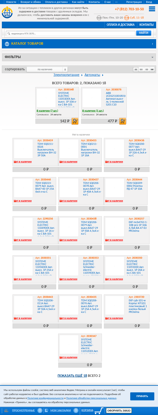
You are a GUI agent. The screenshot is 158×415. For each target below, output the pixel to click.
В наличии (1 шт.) (93, 110)
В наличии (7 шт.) (47, 110)
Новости (11, 2)
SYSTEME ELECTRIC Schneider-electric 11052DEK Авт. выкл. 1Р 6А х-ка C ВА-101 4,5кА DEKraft (89, 349)
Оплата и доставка (56, 2)
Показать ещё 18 (72, 376)
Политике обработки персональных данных (91, 398)
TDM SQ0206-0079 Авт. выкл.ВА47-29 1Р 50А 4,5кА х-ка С (90, 228)
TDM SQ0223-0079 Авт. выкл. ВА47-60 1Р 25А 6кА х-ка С (44, 187)
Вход (149, 2)
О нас (107, 2)
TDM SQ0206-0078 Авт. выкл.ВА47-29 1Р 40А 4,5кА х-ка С (92, 189)
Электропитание (66, 75)
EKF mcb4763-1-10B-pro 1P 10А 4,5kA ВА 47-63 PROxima (138, 227)
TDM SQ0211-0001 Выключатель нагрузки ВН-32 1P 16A (90, 150)
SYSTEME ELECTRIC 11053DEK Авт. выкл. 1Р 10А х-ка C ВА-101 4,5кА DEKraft (67, 100)
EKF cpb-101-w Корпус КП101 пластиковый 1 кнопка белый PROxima (138, 306)
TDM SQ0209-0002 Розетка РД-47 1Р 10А (135, 186)
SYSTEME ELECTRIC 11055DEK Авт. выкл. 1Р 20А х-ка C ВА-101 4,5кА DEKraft (136, 268)
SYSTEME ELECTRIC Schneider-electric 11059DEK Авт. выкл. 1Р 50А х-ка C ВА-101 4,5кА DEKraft (92, 271)
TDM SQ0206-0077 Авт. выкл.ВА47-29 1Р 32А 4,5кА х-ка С (138, 150)
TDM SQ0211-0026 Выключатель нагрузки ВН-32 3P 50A (46, 150)
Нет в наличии (23, 161)
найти (143, 33)
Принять (142, 396)
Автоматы (92, 75)
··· (116, 2)
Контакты (94, 2)
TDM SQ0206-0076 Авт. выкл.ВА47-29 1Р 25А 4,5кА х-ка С (90, 306)
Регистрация (134, 2)
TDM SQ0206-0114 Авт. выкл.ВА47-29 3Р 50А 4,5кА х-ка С (46, 306)
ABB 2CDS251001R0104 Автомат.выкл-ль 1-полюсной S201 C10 (117, 99)
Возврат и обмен (31, 2)
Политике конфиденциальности (45, 398)
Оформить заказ (118, 410)
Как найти (78, 2)
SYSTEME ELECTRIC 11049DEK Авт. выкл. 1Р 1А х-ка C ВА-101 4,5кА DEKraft (46, 229)
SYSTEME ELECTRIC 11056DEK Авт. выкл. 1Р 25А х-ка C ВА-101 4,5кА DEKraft (44, 268)
